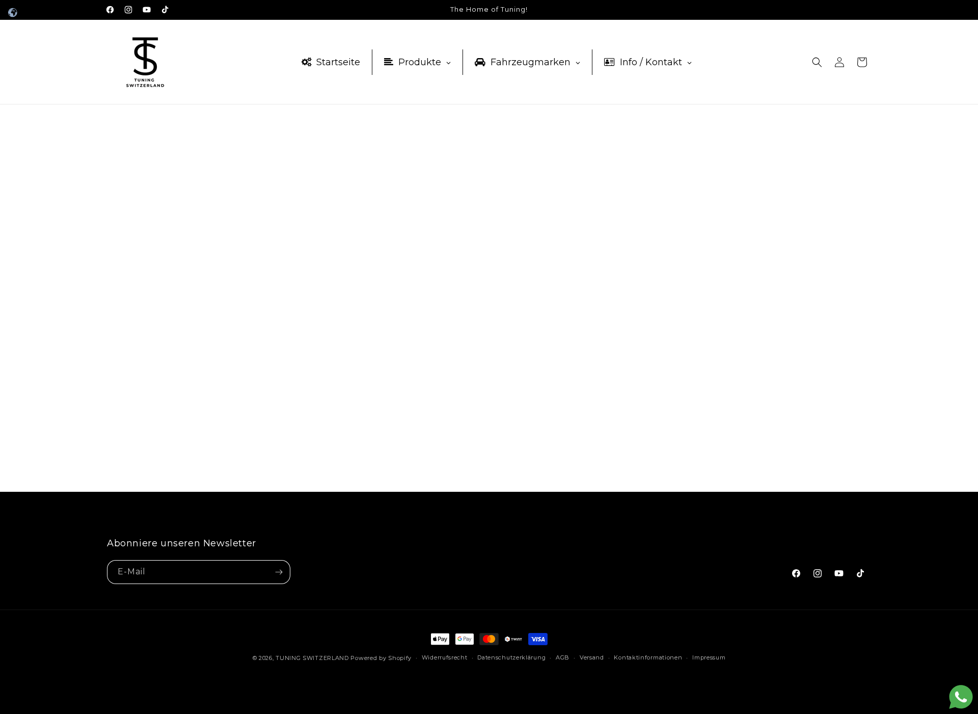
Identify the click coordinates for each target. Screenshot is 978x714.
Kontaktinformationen (648, 657)
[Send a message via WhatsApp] (961, 697)
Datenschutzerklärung (511, 657)
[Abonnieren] (278, 572)
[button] (817, 62)
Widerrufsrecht (445, 657)
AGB (562, 657)
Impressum (708, 657)
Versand (592, 657)
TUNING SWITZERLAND (312, 658)
